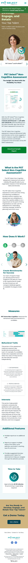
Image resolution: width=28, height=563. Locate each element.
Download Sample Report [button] (14, 150)
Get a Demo (14, 522)
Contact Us (15, 532)
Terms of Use (15, 553)
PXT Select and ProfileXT (14, 63)
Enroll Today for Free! (17, 10)
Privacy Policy (9, 553)
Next (26, 63)
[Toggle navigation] (25, 3)
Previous (1, 63)
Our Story (21, 532)
